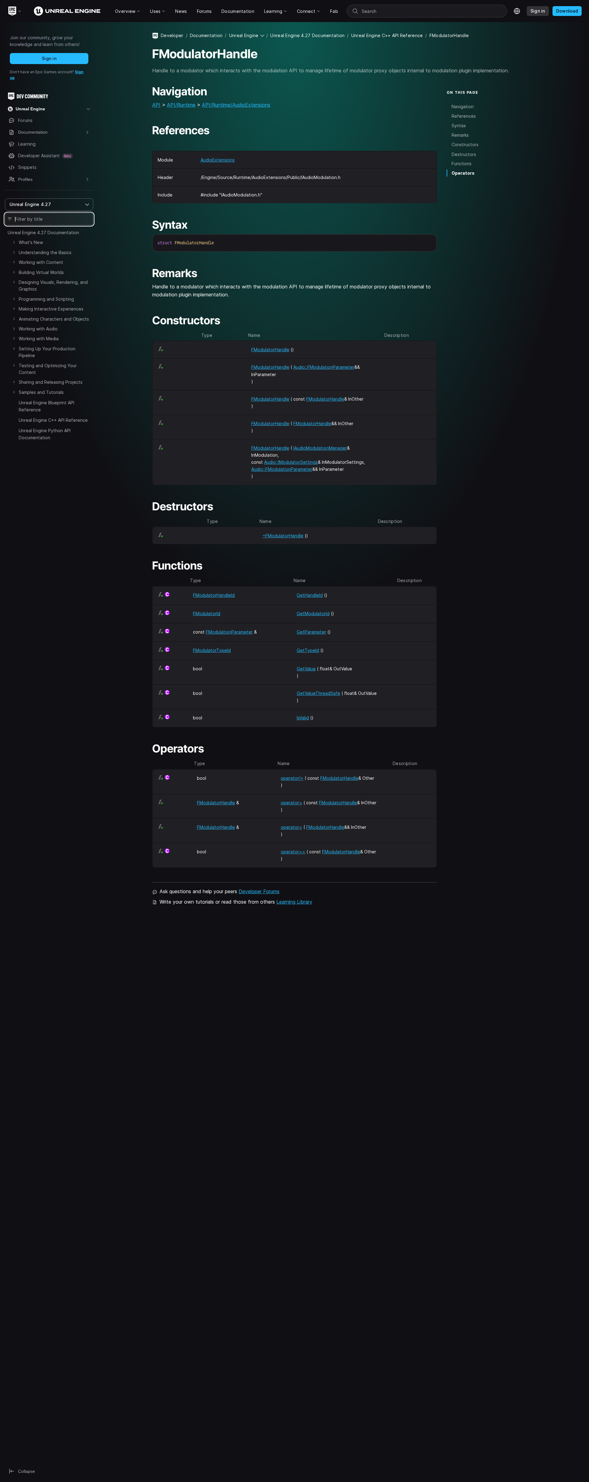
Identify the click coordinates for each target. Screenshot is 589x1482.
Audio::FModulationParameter (323, 367)
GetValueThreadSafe (318, 693)
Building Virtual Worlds (41, 272)
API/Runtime (181, 105)
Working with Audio (38, 328)
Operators (463, 173)
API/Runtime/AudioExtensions (236, 105)
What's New (31, 242)
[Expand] (13, 242)
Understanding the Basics (45, 252)
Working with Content (41, 262)
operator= (291, 802)
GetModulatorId (313, 613)
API (156, 105)
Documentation (206, 35)
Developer (172, 35)
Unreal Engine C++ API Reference (53, 420)
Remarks (460, 135)
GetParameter (311, 631)
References (464, 115)
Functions (462, 163)
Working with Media (39, 338)
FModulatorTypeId (212, 650)
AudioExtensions (218, 159)
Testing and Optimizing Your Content (48, 369)
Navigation (463, 106)
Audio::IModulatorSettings (291, 462)
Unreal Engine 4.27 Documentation (43, 232)
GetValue (306, 668)
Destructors (464, 154)
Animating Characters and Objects (54, 319)
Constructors (465, 144)
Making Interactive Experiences (51, 308)
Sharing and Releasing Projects (51, 382)
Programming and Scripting (46, 299)
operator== (293, 851)
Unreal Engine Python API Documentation (45, 434)
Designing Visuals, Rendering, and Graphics (53, 285)
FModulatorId (206, 613)
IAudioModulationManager (320, 448)
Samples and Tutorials (41, 392)
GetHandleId (310, 595)
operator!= (292, 778)
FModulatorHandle (270, 349)
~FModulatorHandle (283, 535)
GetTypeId (308, 650)
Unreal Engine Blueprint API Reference (46, 406)
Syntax (459, 125)
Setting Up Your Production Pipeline (47, 352)
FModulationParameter (229, 631)
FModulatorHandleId (214, 595)
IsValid (303, 717)
